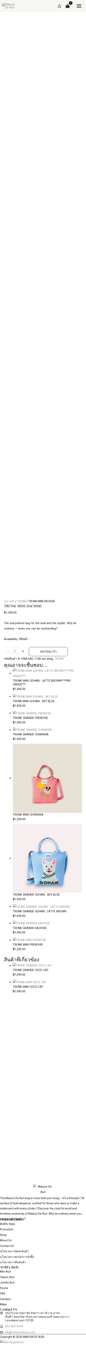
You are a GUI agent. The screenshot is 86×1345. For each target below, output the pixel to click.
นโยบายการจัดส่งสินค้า (14, 1251)
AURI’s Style (7, 1224)
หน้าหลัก (9, 601)
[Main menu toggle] (79, 6)
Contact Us (7, 1245)
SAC (3, 1293)
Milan (3, 1304)
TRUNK (21, 601)
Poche (4, 1288)
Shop (3, 1235)
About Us (6, 1240)
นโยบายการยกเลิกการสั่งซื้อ (17, 1256)
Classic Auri (7, 1277)
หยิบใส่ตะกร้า (48, 651)
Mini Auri (5, 1271)
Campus (5, 1299)
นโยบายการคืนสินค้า (13, 1262)
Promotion (6, 1229)
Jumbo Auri (7, 1282)
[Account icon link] (59, 6)
